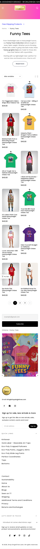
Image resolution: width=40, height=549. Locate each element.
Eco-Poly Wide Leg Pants (13, 453)
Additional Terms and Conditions (17, 500)
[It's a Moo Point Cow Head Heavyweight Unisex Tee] (10, 200)
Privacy (5, 503)
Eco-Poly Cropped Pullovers (14, 446)
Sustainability (8, 479)
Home (4, 29)
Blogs (4, 490)
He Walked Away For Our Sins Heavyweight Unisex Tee (29, 290)
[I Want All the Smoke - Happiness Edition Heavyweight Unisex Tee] (29, 162)
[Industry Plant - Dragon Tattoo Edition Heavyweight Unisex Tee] (29, 121)
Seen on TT (7, 493)
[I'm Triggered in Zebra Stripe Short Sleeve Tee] (10, 89)
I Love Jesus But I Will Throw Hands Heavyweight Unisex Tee (10, 253)
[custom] (4, 406)
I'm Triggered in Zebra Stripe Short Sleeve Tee (10, 102)
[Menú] (3, 8)
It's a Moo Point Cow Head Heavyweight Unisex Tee (9, 216)
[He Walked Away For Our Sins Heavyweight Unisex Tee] (29, 274)
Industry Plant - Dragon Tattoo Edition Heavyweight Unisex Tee (29, 136)
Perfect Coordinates (11, 456)
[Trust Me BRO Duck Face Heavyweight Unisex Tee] (29, 197)
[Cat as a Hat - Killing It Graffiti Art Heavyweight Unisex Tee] (29, 89)
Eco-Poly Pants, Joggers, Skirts (16, 450)
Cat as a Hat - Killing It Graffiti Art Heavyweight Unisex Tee (29, 103)
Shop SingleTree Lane (16, 544)
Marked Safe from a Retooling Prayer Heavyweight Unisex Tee (9, 141)
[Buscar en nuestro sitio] (37, 8)
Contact (5, 476)
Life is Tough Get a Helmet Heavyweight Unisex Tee (9, 173)
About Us (6, 486)
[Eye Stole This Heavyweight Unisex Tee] (10, 274)
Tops (4, 460)
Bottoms (5, 463)
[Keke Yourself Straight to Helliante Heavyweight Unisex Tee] (29, 233)
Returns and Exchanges (12, 507)
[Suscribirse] (37, 522)
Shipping (6, 497)
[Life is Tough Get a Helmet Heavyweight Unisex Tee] (10, 159)
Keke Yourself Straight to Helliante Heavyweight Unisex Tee (29, 247)
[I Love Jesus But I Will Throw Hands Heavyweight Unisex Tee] (10, 236)
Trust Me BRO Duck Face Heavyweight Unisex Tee (28, 211)
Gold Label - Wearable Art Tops (16, 443)
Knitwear (6, 439)
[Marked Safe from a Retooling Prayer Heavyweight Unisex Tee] (10, 124)
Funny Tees (14, 29)
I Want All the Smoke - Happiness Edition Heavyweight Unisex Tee (29, 179)
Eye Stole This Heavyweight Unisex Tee (9, 290)
